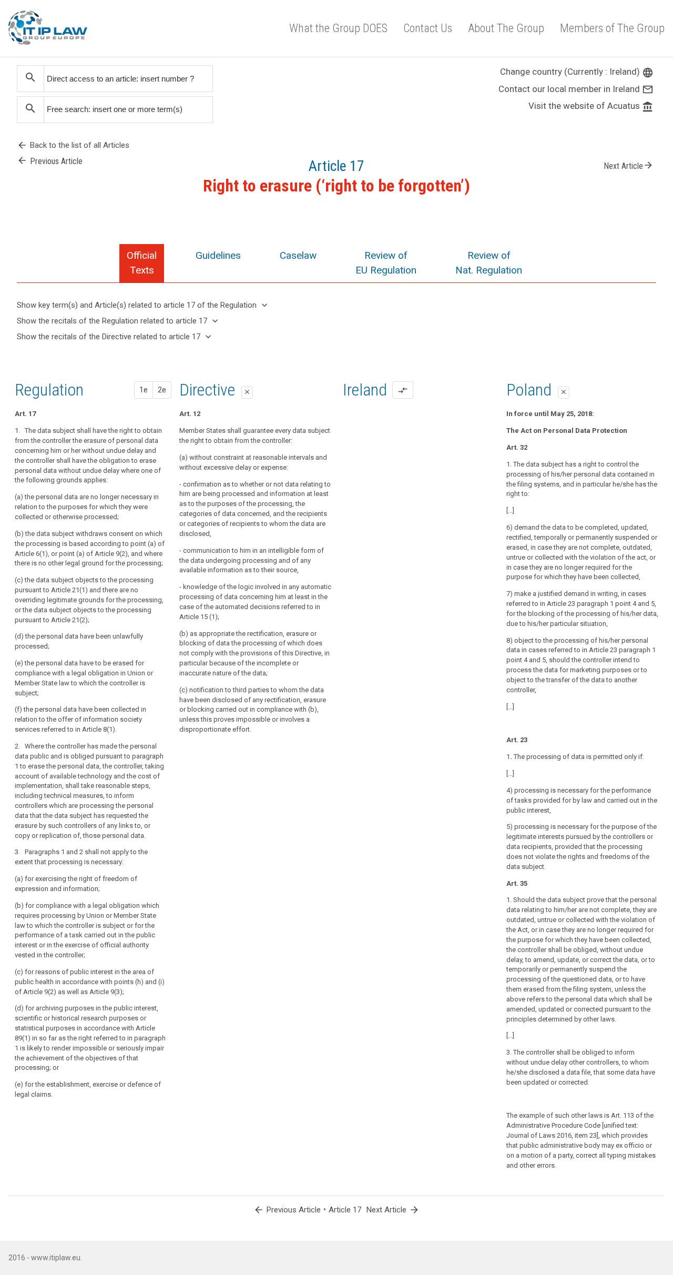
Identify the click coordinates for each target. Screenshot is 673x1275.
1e (143, 389)
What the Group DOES (338, 28)
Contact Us (427, 28)
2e (162, 389)
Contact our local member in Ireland (576, 89)
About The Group (506, 28)
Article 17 (345, 1210)
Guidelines (218, 255)
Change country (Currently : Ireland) (577, 71)
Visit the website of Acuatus (591, 105)
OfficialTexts (142, 262)
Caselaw (298, 255)
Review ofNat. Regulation (488, 262)
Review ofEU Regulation (385, 262)
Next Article (629, 165)
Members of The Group (612, 28)
